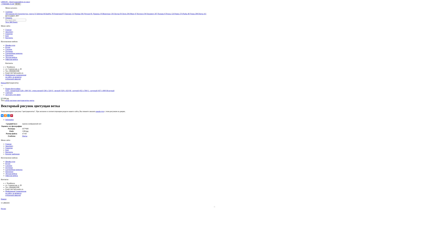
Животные (108, 14)
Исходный (110, 91)
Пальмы (161, 14)
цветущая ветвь (23, 100)
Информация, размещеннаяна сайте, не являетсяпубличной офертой (15, 77)
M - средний (78, 91)
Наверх (3, 199)
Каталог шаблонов (12, 154)
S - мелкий (60, 91)
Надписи (141, 14)
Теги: (3, 100)
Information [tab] (9, 120)
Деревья (78, 14)
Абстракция (11, 14)
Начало (3, 83)
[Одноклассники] (5, 115)
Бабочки (41, 14)
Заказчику (9, 32)
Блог (7, 36)
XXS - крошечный (16, 91)
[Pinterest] (11, 115)
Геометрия (59, 14)
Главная (8, 30)
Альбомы (9, 12)
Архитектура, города (27, 14)
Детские (88, 14)
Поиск (15, 22)
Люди (126, 14)
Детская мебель (11, 57)
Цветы (202, 14)
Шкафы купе (10, 45)
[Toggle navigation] (2, 85)
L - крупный (97, 91)
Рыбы (186, 14)
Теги (8, 22)
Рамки (178, 14)
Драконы (97, 14)
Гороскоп (69, 14)
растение (13, 100)
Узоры (194, 14)
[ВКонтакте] (2, 115)
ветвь (7, 100)
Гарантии (9, 34)
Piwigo (3, 209)
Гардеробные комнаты (13, 53)
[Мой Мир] (8, 115)
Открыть (8, 18)
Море (133, 14)
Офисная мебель (11, 59)
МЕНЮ (17, 4)
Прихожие (9, 55)
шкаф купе (100, 111)
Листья (118, 14)
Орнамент (151, 14)
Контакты (9, 38)
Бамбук (49, 14)
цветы (31, 100)
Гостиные (9, 51)
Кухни (7, 47)
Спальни (8, 49)
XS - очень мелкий (40, 91)
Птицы (170, 14)
